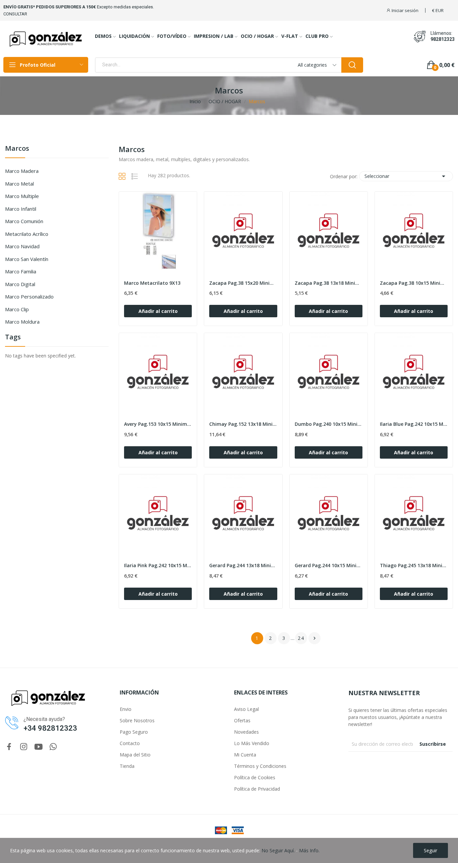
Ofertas (242, 720)
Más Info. (309, 850)
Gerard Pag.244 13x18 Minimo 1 (243, 565)
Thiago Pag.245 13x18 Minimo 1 (414, 565)
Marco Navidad (22, 246)
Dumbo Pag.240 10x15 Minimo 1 (328, 424)
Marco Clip (17, 309)
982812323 (443, 39)
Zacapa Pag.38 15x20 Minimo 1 (243, 283)
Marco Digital (20, 284)
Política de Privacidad (257, 789)
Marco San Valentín (26, 259)
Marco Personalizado (29, 296)
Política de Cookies (254, 777)
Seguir (430, 850)
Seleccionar (406, 176)
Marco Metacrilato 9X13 (152, 283)
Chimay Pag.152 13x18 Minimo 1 (243, 424)
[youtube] (39, 747)
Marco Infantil (20, 208)
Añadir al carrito (158, 311)
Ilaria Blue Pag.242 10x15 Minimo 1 (414, 424)
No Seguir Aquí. (278, 850)
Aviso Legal (246, 709)
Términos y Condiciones (260, 766)
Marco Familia (20, 271)
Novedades (246, 732)
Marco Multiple (22, 196)
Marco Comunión (24, 221)
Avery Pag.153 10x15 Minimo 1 (158, 424)
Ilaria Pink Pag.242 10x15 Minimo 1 (158, 565)
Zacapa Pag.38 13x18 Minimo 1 (328, 283)
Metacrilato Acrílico (26, 233)
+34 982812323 (50, 728)
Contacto (130, 743)
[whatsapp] (53, 747)
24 (301, 638)
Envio (125, 709)
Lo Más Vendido (251, 743)
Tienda (127, 766)
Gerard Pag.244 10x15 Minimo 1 (328, 565)
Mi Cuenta (245, 754)
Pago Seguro (134, 732)
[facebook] (9, 747)
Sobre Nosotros (137, 720)
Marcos (17, 149)
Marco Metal (19, 183)
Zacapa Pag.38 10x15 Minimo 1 (414, 283)
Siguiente (314, 638)
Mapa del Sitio (135, 754)
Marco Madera (22, 171)
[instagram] (24, 747)
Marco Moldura (22, 321)
